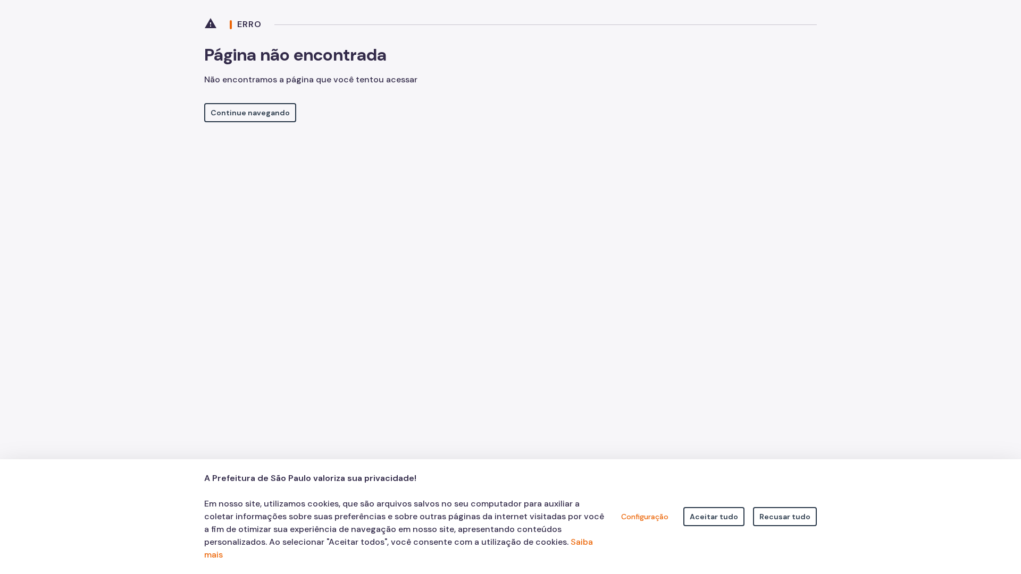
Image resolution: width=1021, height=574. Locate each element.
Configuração (644, 516)
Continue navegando (250, 112)
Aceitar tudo (714, 516)
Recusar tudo (784, 516)
